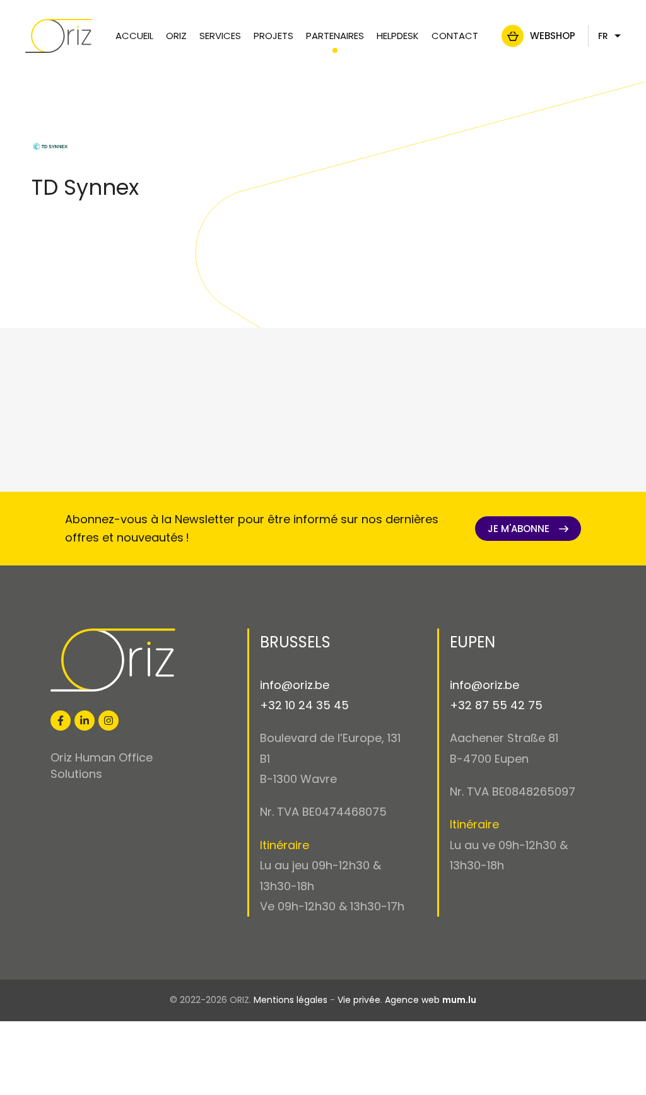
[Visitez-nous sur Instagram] (108, 720)
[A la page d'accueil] (58, 36)
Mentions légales (290, 1000)
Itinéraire (284, 845)
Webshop (552, 35)
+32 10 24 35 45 (304, 705)
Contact (455, 35)
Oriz (176, 35)
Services (220, 35)
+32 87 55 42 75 (496, 705)
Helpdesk (398, 35)
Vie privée (359, 1000)
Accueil (134, 35)
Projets (273, 35)
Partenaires (335, 35)
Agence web (412, 1000)
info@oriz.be (294, 685)
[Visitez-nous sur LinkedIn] (84, 720)
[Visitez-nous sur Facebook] (60, 720)
